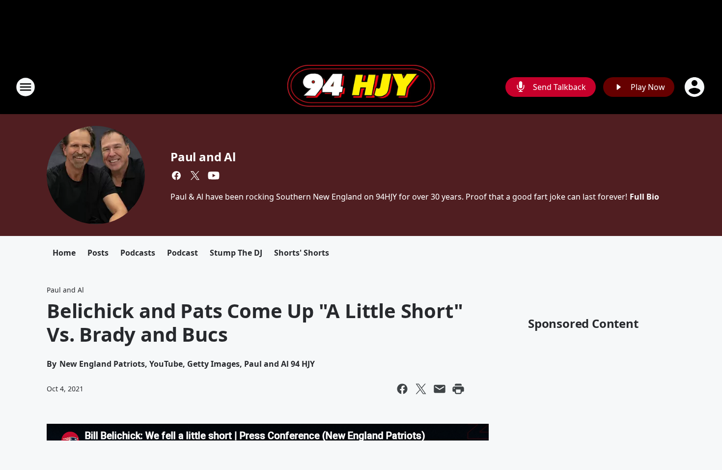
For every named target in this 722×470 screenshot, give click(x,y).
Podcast (182, 252)
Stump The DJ (236, 252)
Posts (98, 252)
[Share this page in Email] (439, 389)
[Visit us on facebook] (176, 175)
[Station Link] (361, 87)
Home (64, 252)
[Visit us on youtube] (214, 175)
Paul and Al (203, 156)
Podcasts (137, 252)
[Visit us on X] (195, 175)
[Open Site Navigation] (25, 87)
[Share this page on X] (421, 389)
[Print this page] (458, 389)
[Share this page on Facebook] (402, 389)
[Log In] (695, 87)
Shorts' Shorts (301, 252)
